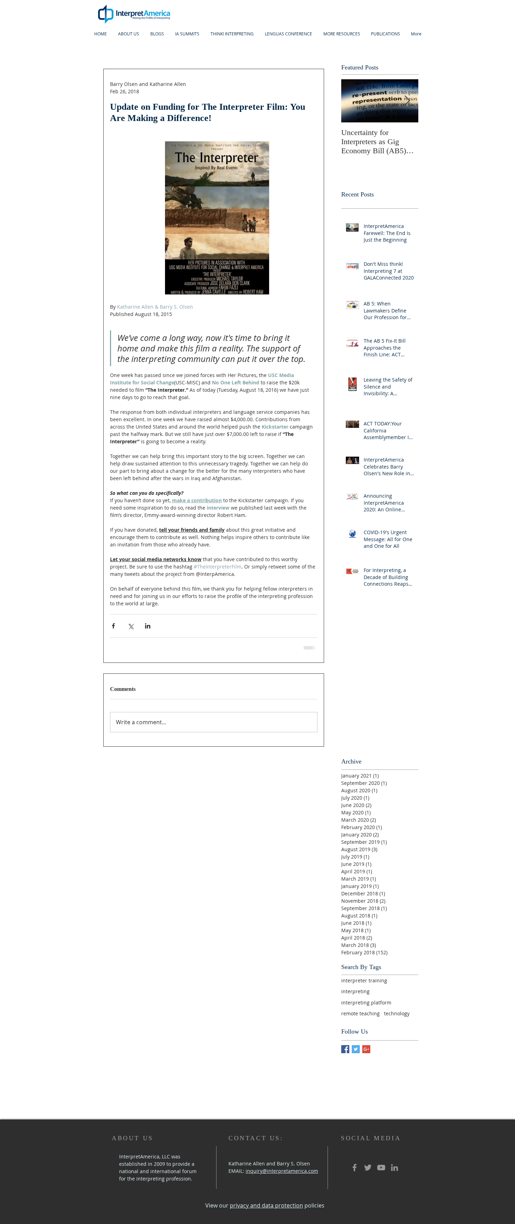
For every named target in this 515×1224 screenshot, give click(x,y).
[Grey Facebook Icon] (354, 1167)
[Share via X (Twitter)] (130, 626)
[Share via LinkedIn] (147, 626)
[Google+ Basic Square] (366, 1049)
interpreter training (364, 980)
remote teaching (360, 1013)
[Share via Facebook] (113, 626)
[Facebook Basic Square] (345, 1049)
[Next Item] (407, 100)
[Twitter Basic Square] (356, 1049)
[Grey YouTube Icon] (381, 1167)
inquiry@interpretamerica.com (282, 1171)
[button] (187, 34)
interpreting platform (366, 1002)
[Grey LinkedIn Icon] (394, 1167)
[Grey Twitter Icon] (368, 1167)
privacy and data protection (266, 1205)
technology (397, 1013)
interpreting (355, 991)
